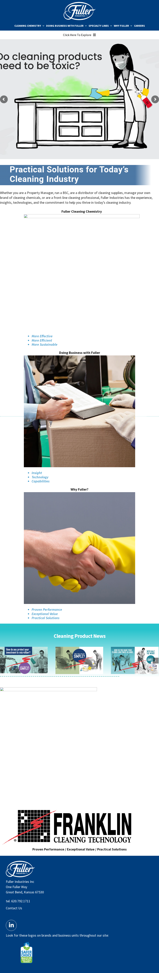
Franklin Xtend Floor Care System (134, 660)
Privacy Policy (16, 915)
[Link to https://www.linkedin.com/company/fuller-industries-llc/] (11, 925)
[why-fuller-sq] (79, 494)
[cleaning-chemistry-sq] (82, 216)
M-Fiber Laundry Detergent (23, 660)
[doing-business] (79, 357)
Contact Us (14, 908)
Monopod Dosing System (79, 660)
